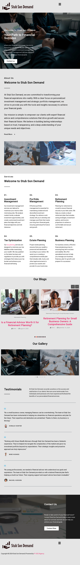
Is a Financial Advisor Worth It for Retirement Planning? (20, 324)
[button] (60, 4)
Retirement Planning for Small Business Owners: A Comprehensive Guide (60, 321)
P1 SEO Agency (39, 553)
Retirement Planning (20, 317)
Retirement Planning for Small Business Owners (60, 313)
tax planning (11, 245)
